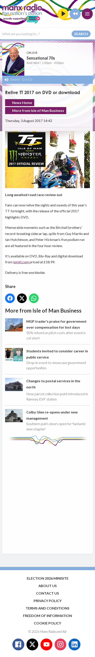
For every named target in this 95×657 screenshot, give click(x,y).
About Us (47, 586)
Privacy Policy (48, 601)
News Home (22, 102)
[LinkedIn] (74, 644)
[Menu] (87, 13)
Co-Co (27, 79)
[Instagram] (60, 644)
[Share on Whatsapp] (34, 298)
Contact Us (47, 593)
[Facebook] (18, 644)
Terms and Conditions (47, 608)
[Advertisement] (47, 497)
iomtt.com (21, 262)
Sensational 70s (41, 58)
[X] (32, 644)
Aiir (64, 631)
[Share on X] (22, 298)
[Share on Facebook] (10, 298)
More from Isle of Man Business (38, 110)
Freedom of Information (47, 615)
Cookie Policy (47, 623)
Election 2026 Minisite (47, 578)
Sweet (15, 79)
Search (81, 34)
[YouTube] (46, 644)
